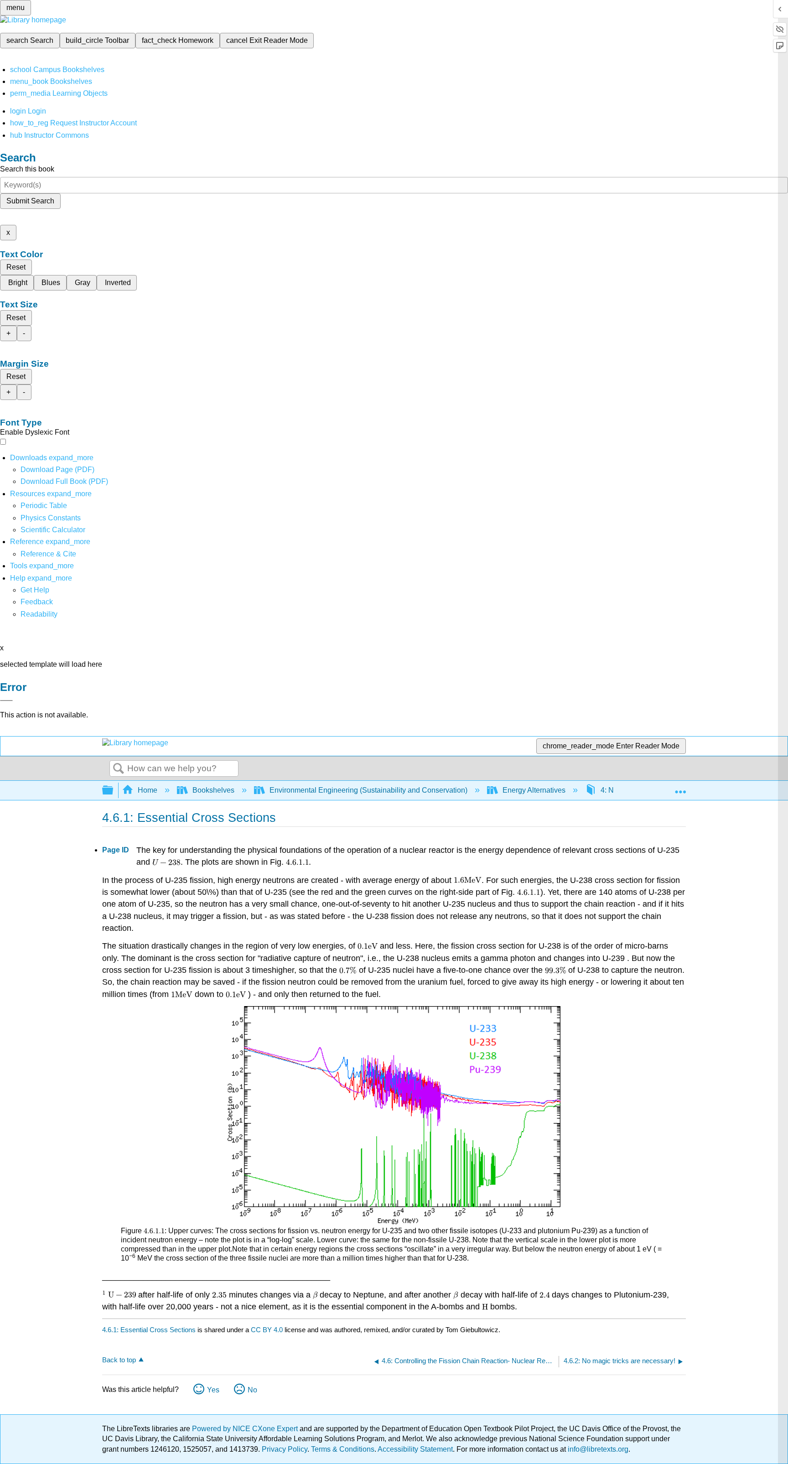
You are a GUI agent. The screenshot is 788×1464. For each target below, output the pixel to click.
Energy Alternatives (534, 790)
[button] (37, 602)
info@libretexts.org (597, 1449)
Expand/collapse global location (680, 787)
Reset (16, 267)
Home (147, 790)
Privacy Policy (284, 1449)
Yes (213, 1390)
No (252, 1390)
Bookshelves (213, 790)
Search (118, 769)
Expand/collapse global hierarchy (113, 790)
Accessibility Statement (415, 1449)
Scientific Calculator (53, 530)
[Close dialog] (6, 700)
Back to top (119, 1360)
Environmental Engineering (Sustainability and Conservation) (368, 790)
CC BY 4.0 (267, 1330)
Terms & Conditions (342, 1449)
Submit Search (30, 201)
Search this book (27, 169)
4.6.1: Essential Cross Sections (149, 1330)
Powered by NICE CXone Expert (246, 1429)
